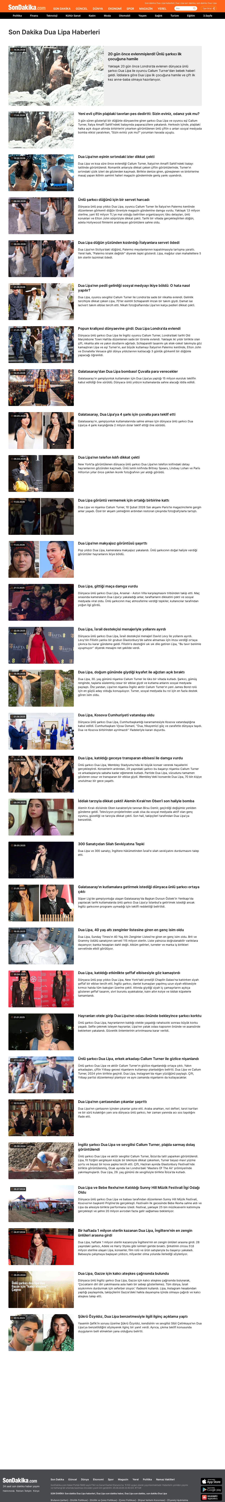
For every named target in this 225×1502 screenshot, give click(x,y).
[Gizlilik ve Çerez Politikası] (103, 1500)
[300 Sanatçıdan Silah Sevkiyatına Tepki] (41, 860)
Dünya (85, 1479)
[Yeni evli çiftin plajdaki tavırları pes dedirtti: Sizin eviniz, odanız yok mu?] (41, 130)
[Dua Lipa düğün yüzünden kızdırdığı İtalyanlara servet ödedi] (41, 259)
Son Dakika (57, 1479)
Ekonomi (98, 1479)
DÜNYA (98, 8)
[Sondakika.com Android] (211, 1489)
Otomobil (124, 15)
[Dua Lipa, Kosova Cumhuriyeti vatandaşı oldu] (41, 731)
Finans (34, 15)
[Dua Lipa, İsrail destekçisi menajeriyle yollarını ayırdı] (41, 645)
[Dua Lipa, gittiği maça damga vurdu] (41, 602)
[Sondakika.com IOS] (211, 1481)
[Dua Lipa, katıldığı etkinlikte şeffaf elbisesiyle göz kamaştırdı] (41, 989)
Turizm (175, 15)
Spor (111, 1479)
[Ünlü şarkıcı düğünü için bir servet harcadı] (41, 216)
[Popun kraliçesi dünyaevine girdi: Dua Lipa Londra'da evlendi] (41, 345)
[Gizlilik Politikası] (79, 1500)
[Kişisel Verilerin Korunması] (151, 1500)
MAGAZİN (146, 8)
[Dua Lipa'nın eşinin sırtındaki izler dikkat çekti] (41, 173)
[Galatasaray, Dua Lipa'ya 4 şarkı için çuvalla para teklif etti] (41, 430)
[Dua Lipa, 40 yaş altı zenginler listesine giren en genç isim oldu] (41, 946)
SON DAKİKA (62, 8)
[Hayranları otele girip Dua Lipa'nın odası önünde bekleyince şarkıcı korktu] (41, 1032)
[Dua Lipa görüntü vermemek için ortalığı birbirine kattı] (41, 516)
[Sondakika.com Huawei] (211, 1497)
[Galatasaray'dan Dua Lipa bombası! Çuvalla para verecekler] (41, 387)
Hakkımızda (9, 1491)
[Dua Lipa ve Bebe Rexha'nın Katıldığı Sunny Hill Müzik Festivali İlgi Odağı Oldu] (41, 1204)
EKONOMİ (114, 8)
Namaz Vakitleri (165, 1479)
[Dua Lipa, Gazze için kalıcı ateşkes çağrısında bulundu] (41, 1290)
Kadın (92, 15)
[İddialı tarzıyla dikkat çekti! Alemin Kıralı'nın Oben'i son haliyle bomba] (41, 817)
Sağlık (158, 15)
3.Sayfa (207, 15)
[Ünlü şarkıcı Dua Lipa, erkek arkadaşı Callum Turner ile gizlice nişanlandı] (41, 1075)
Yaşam (143, 15)
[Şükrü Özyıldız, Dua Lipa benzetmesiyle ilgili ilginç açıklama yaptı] (41, 1332)
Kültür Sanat (73, 15)
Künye (36, 1491)
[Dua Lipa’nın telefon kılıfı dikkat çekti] (41, 473)
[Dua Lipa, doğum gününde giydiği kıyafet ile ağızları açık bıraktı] (41, 688)
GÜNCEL (82, 8)
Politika (17, 15)
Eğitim (191, 15)
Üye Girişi (207, 8)
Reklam (20, 1491)
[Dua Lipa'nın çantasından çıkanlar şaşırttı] (41, 1118)
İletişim (28, 1491)
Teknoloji (51, 15)
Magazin (123, 1479)
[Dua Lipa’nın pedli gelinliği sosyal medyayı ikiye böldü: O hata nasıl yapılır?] (41, 302)
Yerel (136, 1479)
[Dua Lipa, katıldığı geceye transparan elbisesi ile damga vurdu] (41, 774)
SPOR (130, 8)
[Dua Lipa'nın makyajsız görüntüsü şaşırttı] (41, 559)
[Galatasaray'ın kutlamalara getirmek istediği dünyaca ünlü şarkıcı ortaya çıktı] (41, 903)
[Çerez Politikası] (127, 1500)
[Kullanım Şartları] (59, 1500)
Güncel (72, 1479)
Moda (107, 15)
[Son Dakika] (26, 7)
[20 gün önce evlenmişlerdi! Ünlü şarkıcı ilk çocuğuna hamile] (56, 76)
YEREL (162, 8)
